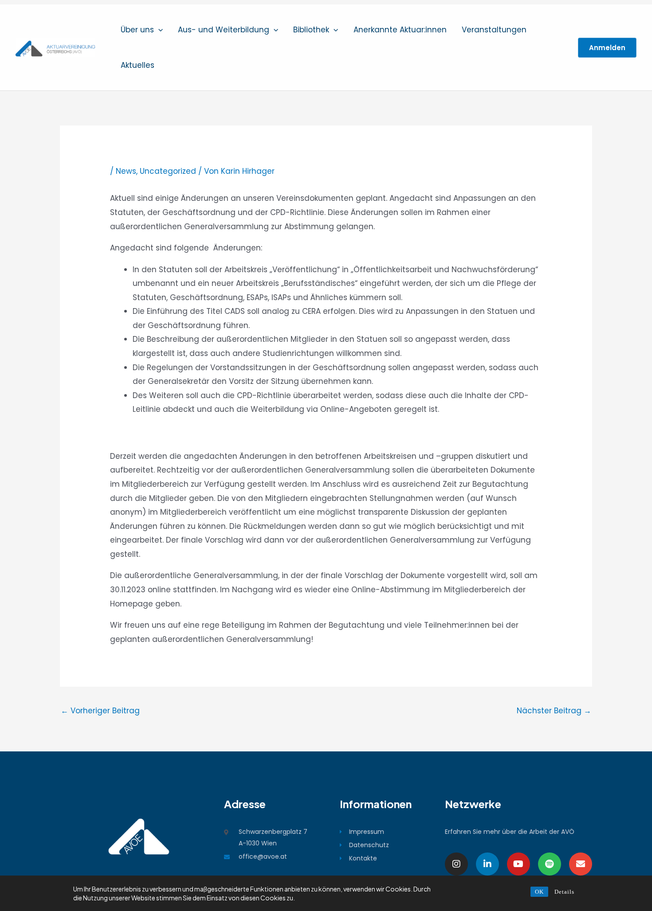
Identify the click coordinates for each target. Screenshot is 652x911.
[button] (158, 29)
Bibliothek (311, 29)
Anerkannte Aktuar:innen (400, 29)
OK (539, 891)
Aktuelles (137, 65)
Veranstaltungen (494, 29)
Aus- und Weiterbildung (223, 29)
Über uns (137, 29)
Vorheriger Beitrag (100, 710)
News (126, 171)
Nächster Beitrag (554, 710)
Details (564, 891)
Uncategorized (168, 171)
